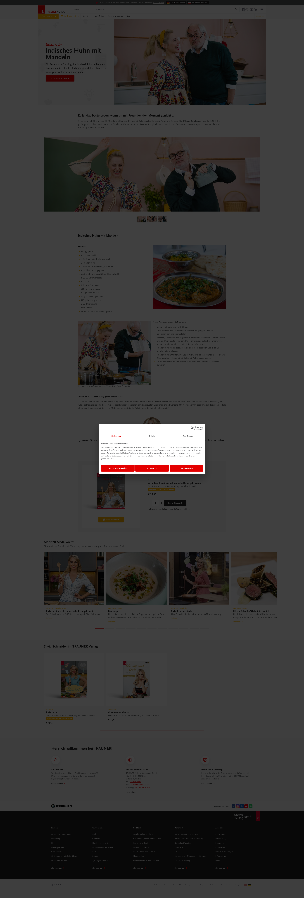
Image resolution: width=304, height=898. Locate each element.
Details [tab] (152, 436)
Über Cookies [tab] (188, 436)
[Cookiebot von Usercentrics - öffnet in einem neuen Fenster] (192, 428)
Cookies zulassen (186, 468)
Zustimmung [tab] (116, 436)
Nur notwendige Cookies (118, 468)
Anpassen (150, 468)
